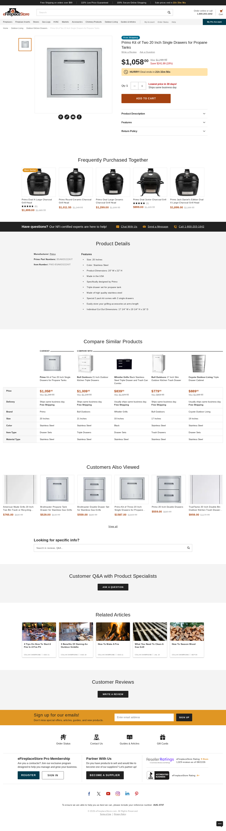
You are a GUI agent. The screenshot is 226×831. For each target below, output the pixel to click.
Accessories (77, 22)
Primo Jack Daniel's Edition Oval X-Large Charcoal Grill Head (186, 201)
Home (5, 28)
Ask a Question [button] (147, 52)
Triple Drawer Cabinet (204, 378)
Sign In (53, 775)
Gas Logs (46, 22)
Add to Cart (146, 98)
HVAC (56, 22)
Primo (53, 254)
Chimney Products (94, 22)
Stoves (36, 22)
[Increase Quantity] (142, 86)
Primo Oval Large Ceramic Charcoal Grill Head (109, 201)
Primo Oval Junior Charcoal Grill (149, 199)
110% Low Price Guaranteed (94, 3)
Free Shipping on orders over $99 (56, 3)
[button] (155, 227)
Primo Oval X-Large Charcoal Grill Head (37, 201)
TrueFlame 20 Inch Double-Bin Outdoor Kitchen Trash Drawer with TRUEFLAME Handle (204, 508)
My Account (150, 22)
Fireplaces (7, 22)
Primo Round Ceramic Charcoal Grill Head (75, 201)
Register (28, 775)
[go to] (39, 182)
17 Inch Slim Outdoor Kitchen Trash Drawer (166, 378)
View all (113, 526)
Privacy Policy (120, 814)
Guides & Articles (128, 22)
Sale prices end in (170, 3)
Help (174, 22)
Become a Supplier (105, 775)
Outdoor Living (111, 22)
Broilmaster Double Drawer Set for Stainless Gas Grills (93, 508)
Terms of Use (105, 814)
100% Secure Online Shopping (131, 3)
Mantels (65, 22)
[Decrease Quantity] (134, 86)
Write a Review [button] (129, 52)
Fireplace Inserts (22, 22)
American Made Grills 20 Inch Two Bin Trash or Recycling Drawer (18, 508)
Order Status (163, 22)
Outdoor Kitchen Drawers (36, 28)
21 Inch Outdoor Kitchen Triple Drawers (92, 378)
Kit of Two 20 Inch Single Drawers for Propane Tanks (55, 378)
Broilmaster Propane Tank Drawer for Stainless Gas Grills (56, 508)
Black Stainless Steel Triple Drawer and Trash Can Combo (131, 380)
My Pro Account (214, 22)
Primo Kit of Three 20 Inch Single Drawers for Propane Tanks (129, 508)
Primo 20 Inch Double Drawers (167, 507)
